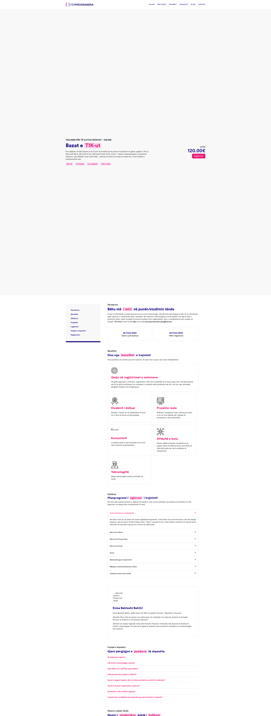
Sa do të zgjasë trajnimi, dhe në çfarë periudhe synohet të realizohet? (136, 680)
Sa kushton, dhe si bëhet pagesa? (121, 691)
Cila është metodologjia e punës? (121, 663)
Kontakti (201, 4)
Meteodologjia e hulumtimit (121, 560)
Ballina (152, 4)
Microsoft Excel (116, 546)
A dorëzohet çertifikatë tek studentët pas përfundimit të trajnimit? (135, 697)
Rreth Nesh (161, 4)
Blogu (193, 4)
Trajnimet (173, 4)
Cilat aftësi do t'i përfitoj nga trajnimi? (123, 669)
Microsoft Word (116, 532)
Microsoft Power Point (119, 539)
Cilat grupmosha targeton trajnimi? (122, 674)
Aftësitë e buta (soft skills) (120, 573)
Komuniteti (183, 4)
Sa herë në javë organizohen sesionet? (124, 686)
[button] (153, 513)
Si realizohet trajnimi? (116, 657)
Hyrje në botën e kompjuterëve (122, 513)
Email (112, 553)
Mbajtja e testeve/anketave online (123, 567)
